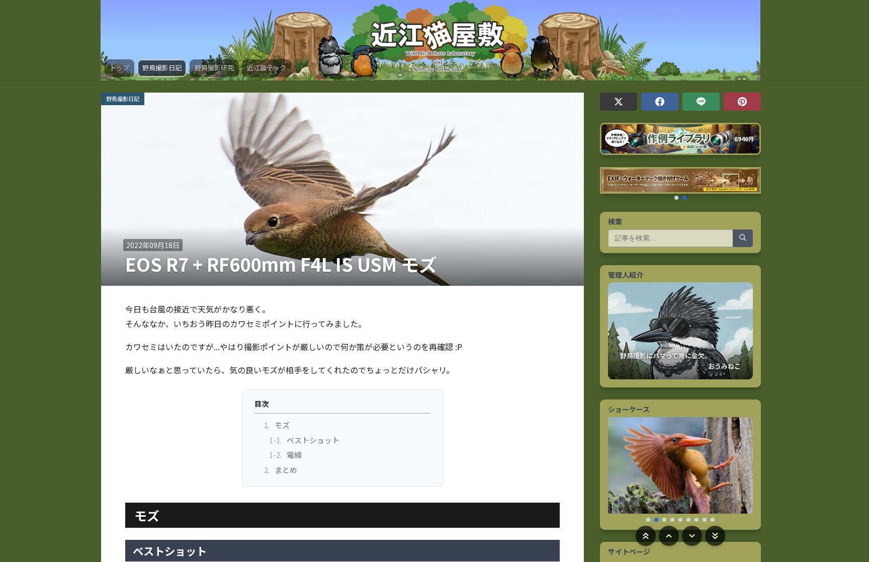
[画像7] (696, 520)
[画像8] (705, 520)
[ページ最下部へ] (715, 536)
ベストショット (304, 440)
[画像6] (688, 520)
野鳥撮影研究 (214, 67)
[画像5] (680, 520)
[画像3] (664, 520)
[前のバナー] (612, 183)
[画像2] (656, 520)
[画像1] (648, 520)
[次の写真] (741, 469)
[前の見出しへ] (669, 536)
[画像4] (672, 520)
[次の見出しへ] (692, 536)
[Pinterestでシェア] (742, 102)
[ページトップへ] (646, 536)
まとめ (281, 469)
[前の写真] (620, 469)
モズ (277, 425)
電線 (285, 454)
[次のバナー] (749, 183)
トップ (119, 67)
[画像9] (713, 520)
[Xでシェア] (618, 102)
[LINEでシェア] (701, 102)
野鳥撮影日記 (162, 67)
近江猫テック (266, 67)
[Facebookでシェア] (659, 102)
